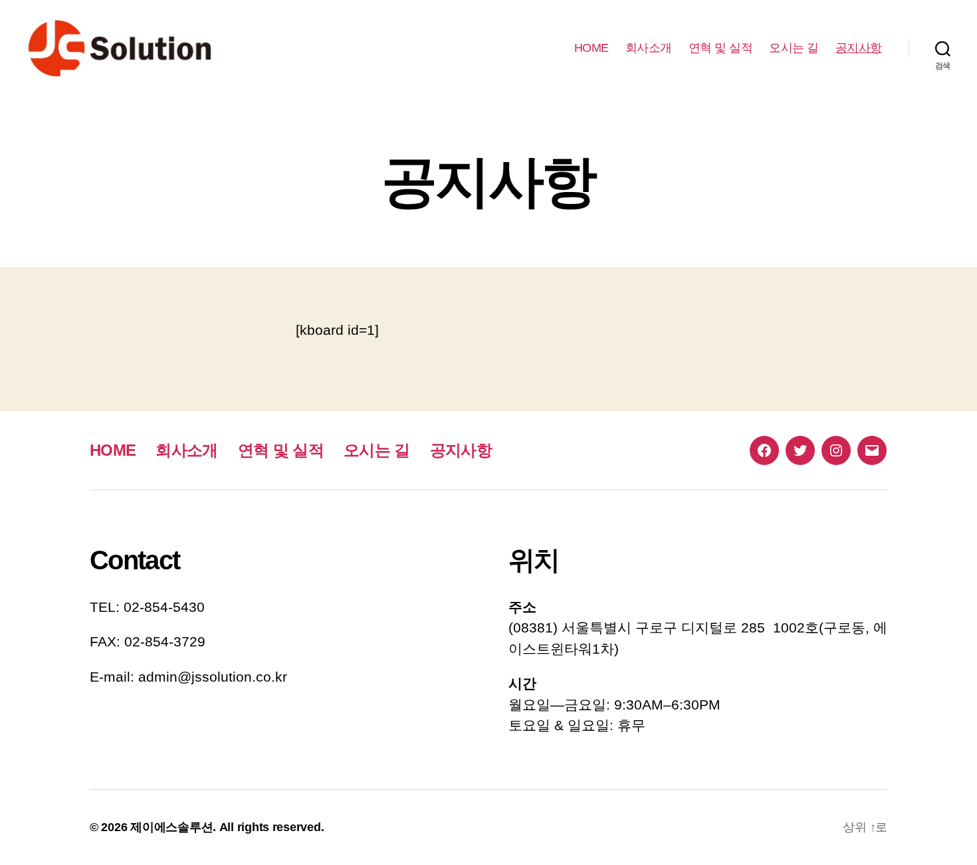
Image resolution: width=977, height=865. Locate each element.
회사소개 (648, 47)
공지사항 (858, 47)
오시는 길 (794, 47)
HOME (591, 47)
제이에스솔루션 (171, 827)
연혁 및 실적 (721, 47)
